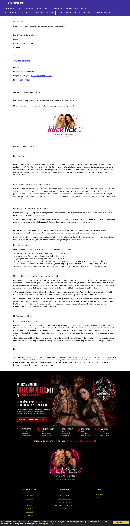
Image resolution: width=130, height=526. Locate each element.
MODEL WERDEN (64, 495)
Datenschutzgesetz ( (87, 170)
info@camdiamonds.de (25, 72)
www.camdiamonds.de (23, 61)
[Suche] (117, 13)
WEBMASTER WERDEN (64, 499)
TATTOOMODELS (29, 508)
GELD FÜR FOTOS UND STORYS (64, 505)
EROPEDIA (64, 508)
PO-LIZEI (29, 505)
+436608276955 (24, 80)
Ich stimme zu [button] (120, 523)
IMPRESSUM (99, 494)
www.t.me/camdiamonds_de (41, 76)
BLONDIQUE (29, 499)
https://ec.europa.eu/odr (65, 106)
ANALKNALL (29, 515)
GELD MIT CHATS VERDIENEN (64, 502)
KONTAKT (99, 497)
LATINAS (29, 502)
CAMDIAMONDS (29, 495)
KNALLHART (29, 512)
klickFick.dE (14, 3)
